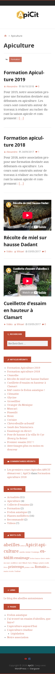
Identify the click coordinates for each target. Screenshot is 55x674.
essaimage (21, 558)
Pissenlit (12, 412)
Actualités (13, 497)
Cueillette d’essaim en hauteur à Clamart (25, 310)
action (22, 546)
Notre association (17, 637)
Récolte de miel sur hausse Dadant (28, 378)
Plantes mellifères (18, 515)
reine (32, 567)
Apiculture (13, 501)
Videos (11, 523)
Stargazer (35, 668)
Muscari (12, 408)
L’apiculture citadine (20, 629)
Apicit (31, 544)
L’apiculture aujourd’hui (22, 626)
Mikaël (24, 563)
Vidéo (9, 251)
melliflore (14, 563)
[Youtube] (25, 658)
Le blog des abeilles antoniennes (23, 598)
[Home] (5, 36)
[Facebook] (29, 658)
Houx (10, 416)
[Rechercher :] (27, 343)
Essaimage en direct (19, 431)
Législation (17, 633)
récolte (11, 571)
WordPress (20, 668)
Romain (40, 567)
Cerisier (12, 419)
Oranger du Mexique (20, 404)
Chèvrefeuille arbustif (20, 423)
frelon (32, 558)
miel (20, 563)
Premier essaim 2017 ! (20, 442)
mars (8, 563)
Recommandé (15, 519)
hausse (37, 558)
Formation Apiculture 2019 (23, 367)
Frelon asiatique (17, 512)
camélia (22, 552)
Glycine (11, 397)
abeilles (12, 544)
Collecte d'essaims (18, 504)
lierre (43, 558)
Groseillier (13, 401)
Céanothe (12, 375)
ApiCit (31, 665)
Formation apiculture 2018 (23, 371)
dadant (28, 552)
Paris (30, 563)
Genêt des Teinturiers (20, 427)
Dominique (35, 552)
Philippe (35, 563)
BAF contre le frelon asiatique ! (26, 390)
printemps (16, 567)
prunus (27, 567)
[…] (21, 118)
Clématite (13, 393)
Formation (15, 59)
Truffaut (17, 571)
